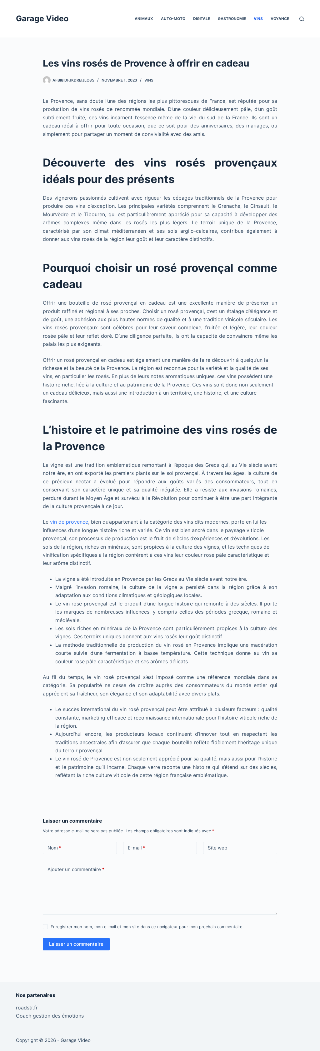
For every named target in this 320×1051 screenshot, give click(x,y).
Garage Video (42, 18)
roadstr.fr (27, 1007)
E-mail (136, 848)
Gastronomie (232, 18)
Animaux (144, 18)
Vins (258, 18)
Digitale (201, 18)
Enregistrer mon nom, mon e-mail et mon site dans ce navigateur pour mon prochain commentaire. (147, 926)
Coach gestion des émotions (50, 1016)
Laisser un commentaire (76, 944)
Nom (54, 848)
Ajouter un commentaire (76, 869)
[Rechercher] (301, 19)
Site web (217, 848)
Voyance (280, 18)
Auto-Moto (173, 18)
